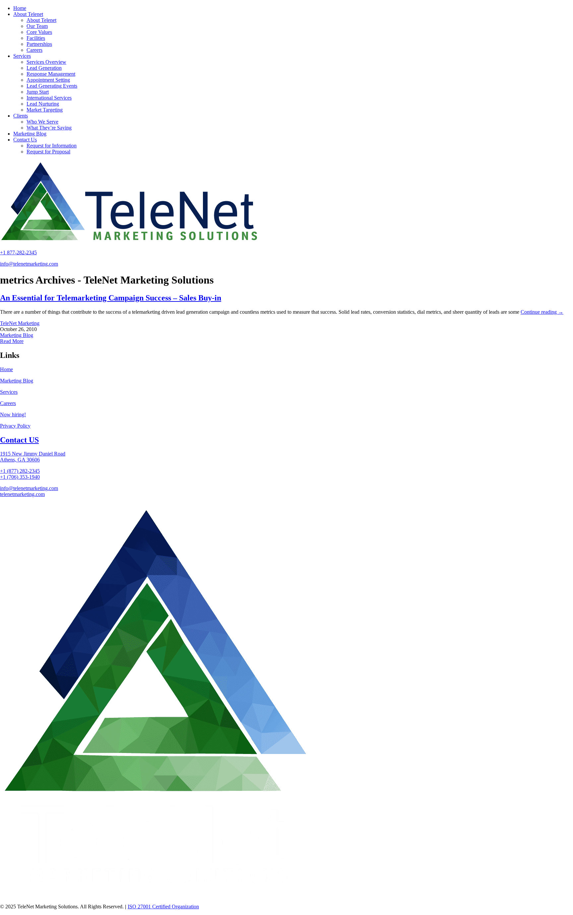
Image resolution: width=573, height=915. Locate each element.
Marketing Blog (16, 335)
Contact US (19, 440)
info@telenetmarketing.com (29, 264)
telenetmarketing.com (22, 494)
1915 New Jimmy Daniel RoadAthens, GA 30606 (32, 456)
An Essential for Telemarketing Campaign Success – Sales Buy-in (110, 297)
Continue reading (542, 312)
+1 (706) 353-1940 (20, 477)
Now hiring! (13, 414)
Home (6, 369)
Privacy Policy (15, 426)
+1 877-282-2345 (18, 252)
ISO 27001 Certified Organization (163, 906)
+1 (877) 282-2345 (20, 471)
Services (9, 392)
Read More (12, 341)
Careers (8, 403)
